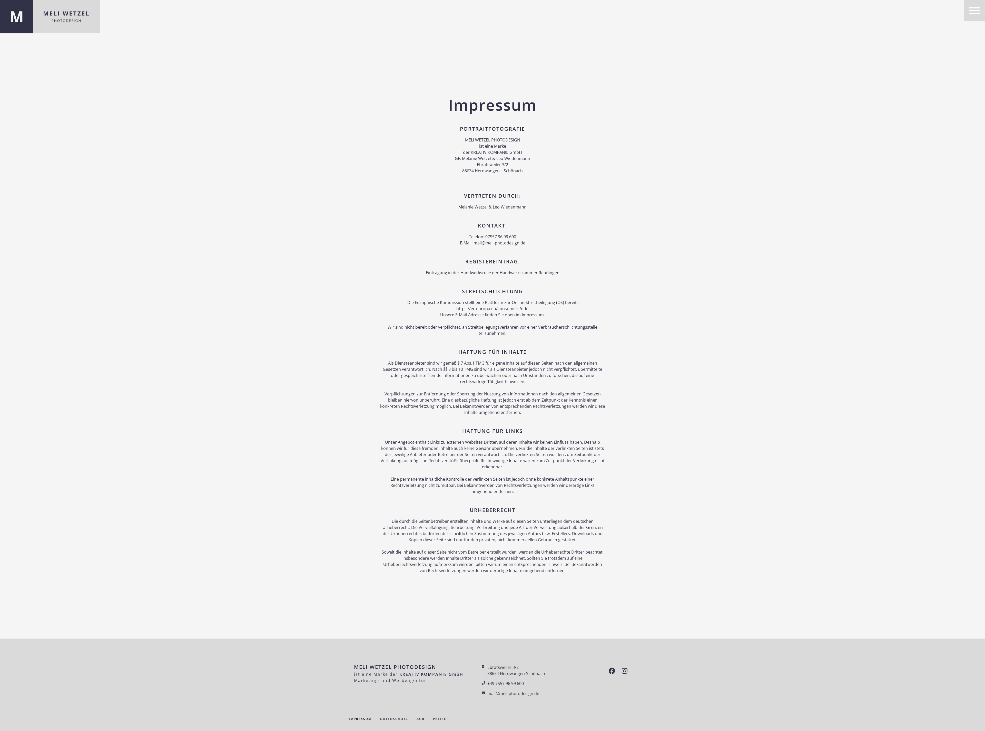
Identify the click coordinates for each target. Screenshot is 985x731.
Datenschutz (394, 719)
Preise (439, 719)
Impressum (360, 719)
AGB (421, 719)
